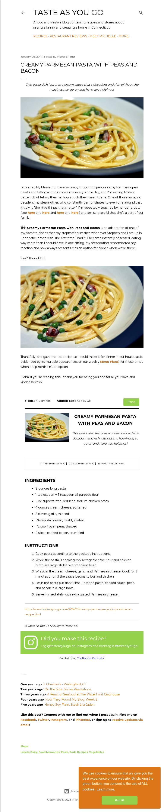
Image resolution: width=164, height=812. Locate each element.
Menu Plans (109, 362)
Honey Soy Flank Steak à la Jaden (69, 705)
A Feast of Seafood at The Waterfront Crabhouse (83, 694)
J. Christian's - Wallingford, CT (64, 684)
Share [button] (24, 746)
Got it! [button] (119, 800)
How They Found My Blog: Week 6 (71, 699)
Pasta (64, 752)
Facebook (28, 720)
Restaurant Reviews (68, 36)
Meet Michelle (102, 36)
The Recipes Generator (91, 658)
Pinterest (83, 720)
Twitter (43, 720)
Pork (72, 752)
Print (131, 402)
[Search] (141, 12)
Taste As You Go (68, 12)
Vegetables (96, 752)
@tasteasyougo (59, 646)
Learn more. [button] (106, 789)
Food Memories (49, 752)
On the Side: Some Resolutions (68, 689)
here (31, 213)
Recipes (40, 36)
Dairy (33, 752)
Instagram (59, 720)
